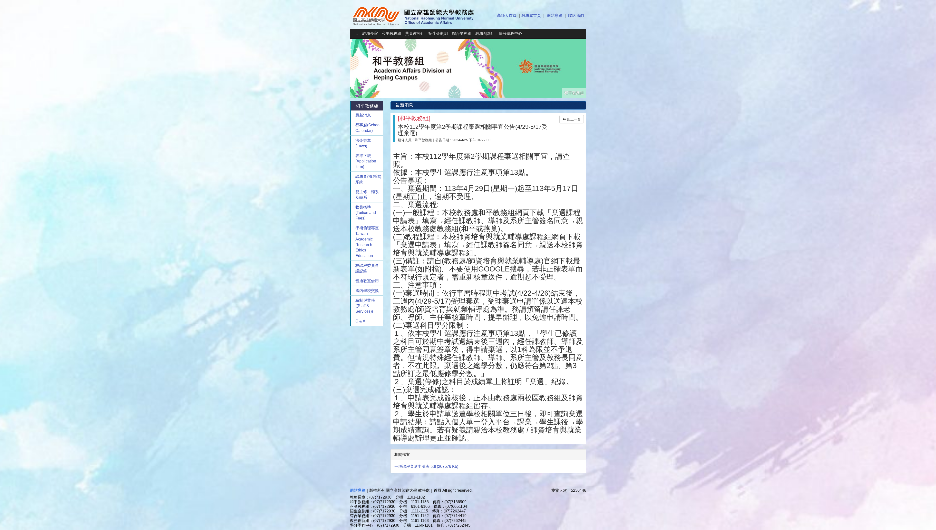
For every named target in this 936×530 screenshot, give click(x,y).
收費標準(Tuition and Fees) (365, 212)
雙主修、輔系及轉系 (367, 195)
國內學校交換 (367, 291)
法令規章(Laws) (363, 143)
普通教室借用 (367, 281)
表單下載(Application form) (365, 161)
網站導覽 (554, 15)
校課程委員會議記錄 (367, 268)
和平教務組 (391, 33)
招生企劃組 (438, 33)
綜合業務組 (461, 33)
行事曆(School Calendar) (367, 128)
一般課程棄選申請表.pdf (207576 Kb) (426, 466)
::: (356, 33)
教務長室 (370, 33)
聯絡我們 (576, 15)
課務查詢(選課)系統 (368, 179)
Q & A (360, 321)
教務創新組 (485, 33)
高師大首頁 (507, 15)
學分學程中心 (510, 33)
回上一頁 (573, 119)
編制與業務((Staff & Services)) (365, 306)
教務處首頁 (531, 15)
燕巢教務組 (415, 33)
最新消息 (363, 115)
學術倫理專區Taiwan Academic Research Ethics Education (367, 242)
